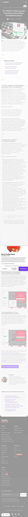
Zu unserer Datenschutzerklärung (7, 263)
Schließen (4, 268)
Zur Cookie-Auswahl (14, 269)
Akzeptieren (23, 268)
